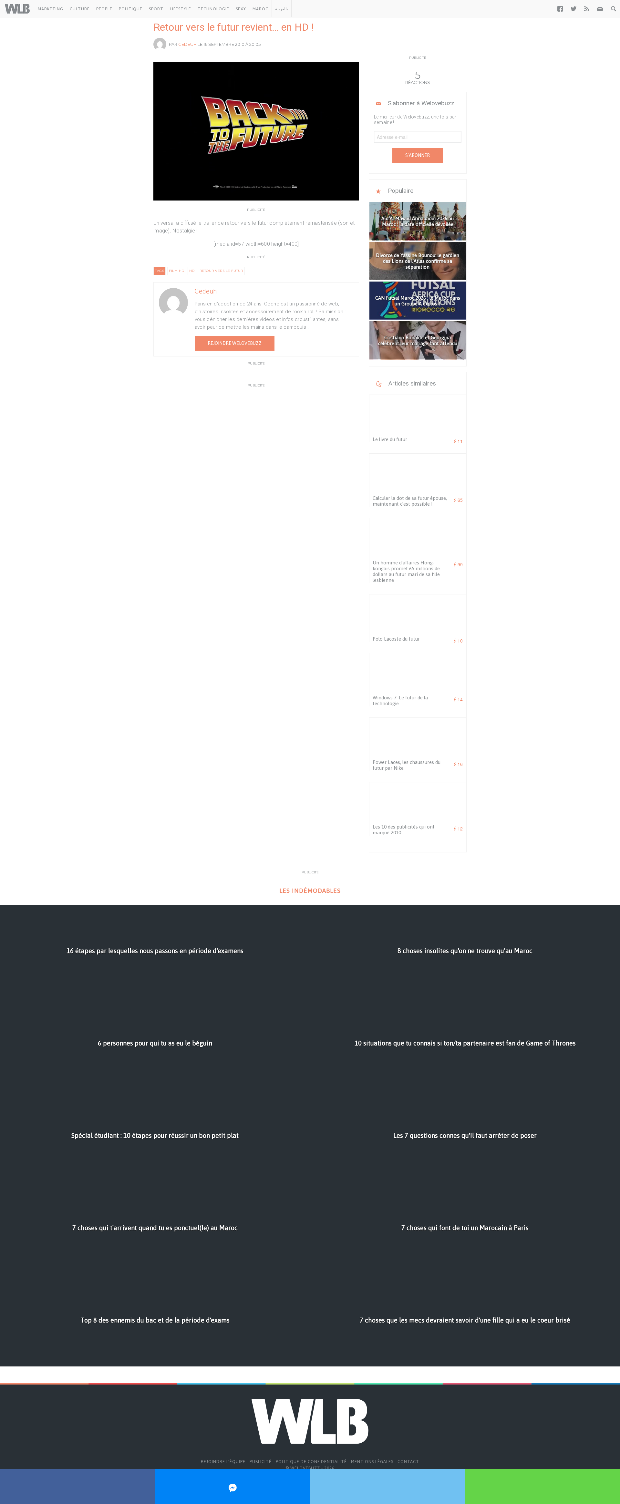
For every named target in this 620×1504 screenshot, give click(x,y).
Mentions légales (372, 1461)
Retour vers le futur (221, 271)
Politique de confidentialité (311, 1461)
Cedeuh (187, 44)
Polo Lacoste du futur (396, 639)
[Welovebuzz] (17, 9)
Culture (80, 8)
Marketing (50, 8)
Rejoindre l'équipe (223, 1461)
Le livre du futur (390, 439)
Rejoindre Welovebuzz (235, 343)
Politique (130, 8)
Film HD (176, 271)
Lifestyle (180, 8)
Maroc (260, 8)
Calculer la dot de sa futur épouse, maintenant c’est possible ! (410, 501)
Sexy (241, 8)
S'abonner (417, 155)
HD (192, 271)
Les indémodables (310, 891)
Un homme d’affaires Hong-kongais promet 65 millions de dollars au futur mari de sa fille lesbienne (406, 571)
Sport (156, 8)
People (104, 8)
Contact (408, 1461)
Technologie (213, 8)
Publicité (261, 1461)
